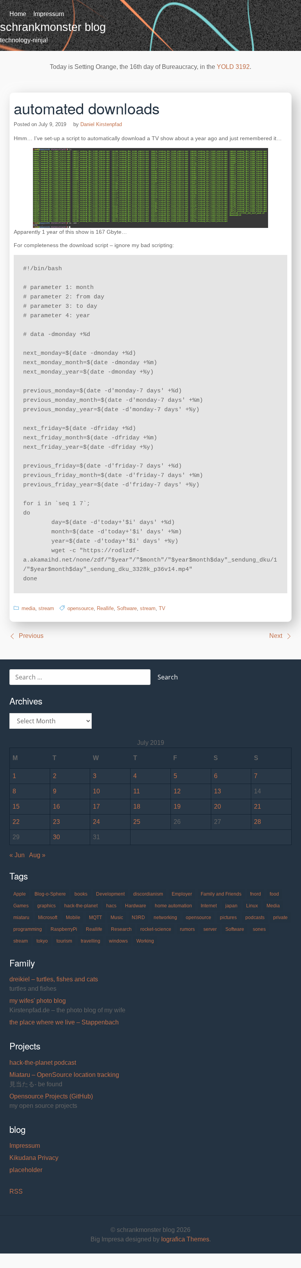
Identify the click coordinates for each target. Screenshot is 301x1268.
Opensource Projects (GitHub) (51, 1096)
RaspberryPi (64, 929)
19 (177, 806)
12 (177, 791)
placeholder (25, 1170)
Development (110, 894)
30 (56, 837)
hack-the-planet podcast (42, 1062)
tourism (64, 941)
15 (16, 806)
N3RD (138, 917)
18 (136, 806)
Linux (252, 906)
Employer (182, 894)
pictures (228, 917)
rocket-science (155, 929)
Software (127, 608)
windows (118, 941)
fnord (255, 894)
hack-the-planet (81, 906)
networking (165, 917)
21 (257, 806)
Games (21, 906)
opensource (80, 608)
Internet (209, 906)
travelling (90, 941)
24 (96, 821)
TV (162, 608)
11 (136, 791)
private (280, 917)
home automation (173, 906)
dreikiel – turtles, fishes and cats (53, 979)
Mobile (73, 917)
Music (117, 917)
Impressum (48, 14)
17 (96, 806)
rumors (187, 929)
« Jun (17, 855)
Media (273, 906)
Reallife (105, 608)
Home (17, 14)
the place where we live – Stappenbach (64, 1022)
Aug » (37, 855)
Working (145, 941)
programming (27, 929)
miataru (21, 917)
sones (259, 929)
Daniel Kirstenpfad (101, 124)
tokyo (42, 941)
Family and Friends (221, 894)
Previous (31, 635)
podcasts (255, 917)
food (274, 894)
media (28, 608)
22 (16, 821)
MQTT (95, 917)
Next (275, 635)
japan (231, 906)
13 (217, 791)
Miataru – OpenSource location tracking (64, 1074)
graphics (46, 906)
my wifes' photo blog (37, 1000)
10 (96, 791)
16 (56, 806)
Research (121, 929)
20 (217, 806)
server (210, 929)
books (80, 894)
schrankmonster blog (53, 27)
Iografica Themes (185, 1239)
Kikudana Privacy (33, 1157)
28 (257, 821)
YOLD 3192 (233, 66)
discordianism (148, 894)
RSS (16, 1191)
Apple (19, 894)
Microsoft (47, 917)
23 (56, 821)
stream (46, 608)
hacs (111, 906)
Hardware (135, 906)
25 (136, 821)
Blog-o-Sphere (50, 894)
